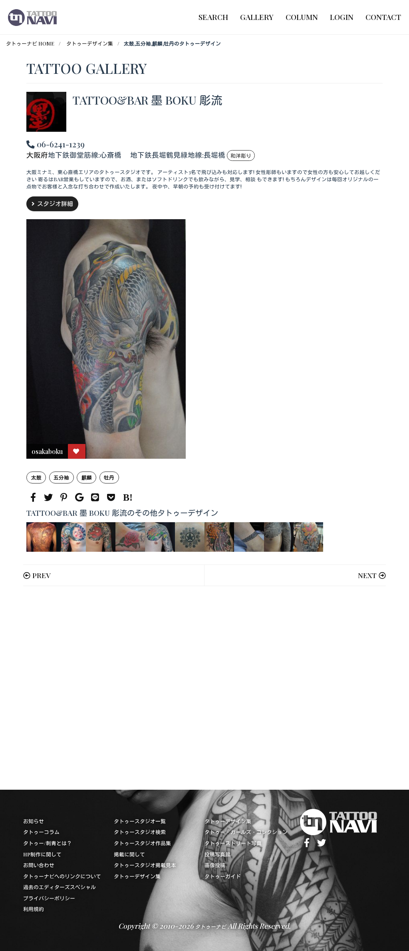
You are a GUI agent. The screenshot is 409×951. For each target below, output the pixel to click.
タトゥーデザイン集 (89, 43)
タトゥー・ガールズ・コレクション (246, 831)
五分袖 (61, 477)
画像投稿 (214, 865)
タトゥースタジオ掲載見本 (145, 865)
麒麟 (86, 477)
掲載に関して (129, 854)
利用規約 (33, 908)
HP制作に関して (42, 854)
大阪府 (37, 154)
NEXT (367, 575)
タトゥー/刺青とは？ (47, 843)
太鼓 (36, 477)
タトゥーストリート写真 (233, 843)
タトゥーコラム (41, 831)
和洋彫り (240, 155)
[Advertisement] (204, 688)
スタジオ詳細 (55, 204)
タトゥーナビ (210, 926)
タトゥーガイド (222, 876)
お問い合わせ (38, 865)
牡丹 (109, 477)
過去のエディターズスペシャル (59, 887)
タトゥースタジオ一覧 (140, 821)
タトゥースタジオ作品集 (142, 843)
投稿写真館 (217, 854)
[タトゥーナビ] (32, 17)
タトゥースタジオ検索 (140, 831)
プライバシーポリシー (49, 898)
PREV (41, 575)
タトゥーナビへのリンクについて (62, 876)
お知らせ (33, 821)
